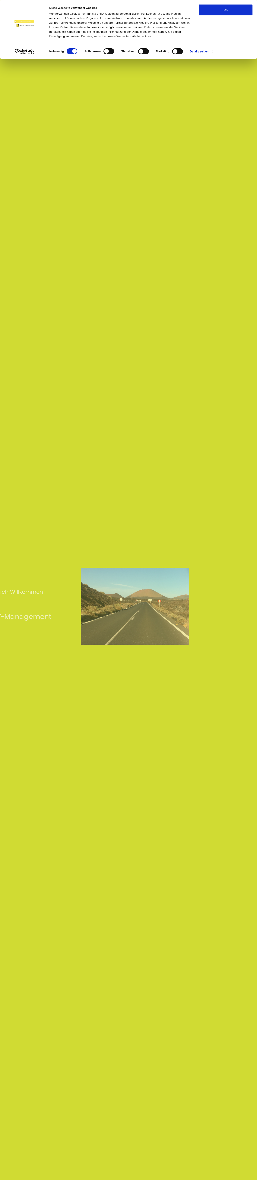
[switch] (108, 51)
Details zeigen (199, 51)
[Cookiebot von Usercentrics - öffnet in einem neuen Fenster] (24, 51)
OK (226, 9)
